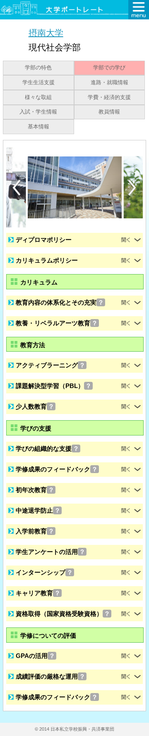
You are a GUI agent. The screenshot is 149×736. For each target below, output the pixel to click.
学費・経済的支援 (109, 97)
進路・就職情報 (109, 82)
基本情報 (38, 127)
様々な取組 (38, 97)
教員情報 (109, 112)
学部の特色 (38, 68)
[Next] (132, 188)
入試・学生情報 (38, 112)
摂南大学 (46, 32)
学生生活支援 (38, 82)
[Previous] (16, 188)
